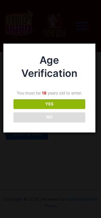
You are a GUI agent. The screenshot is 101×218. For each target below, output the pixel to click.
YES (49, 103)
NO (49, 117)
